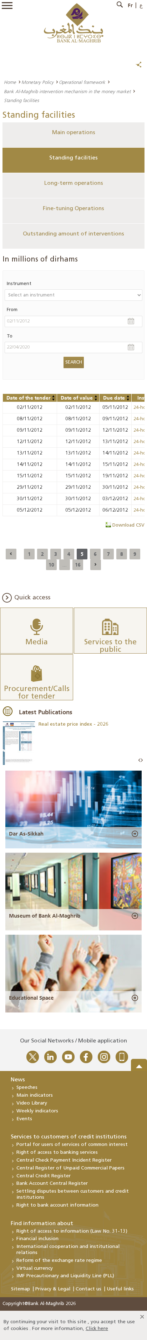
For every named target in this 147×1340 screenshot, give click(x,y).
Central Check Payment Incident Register (64, 1160)
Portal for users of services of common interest (72, 1144)
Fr (130, 5)
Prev (139, 760)
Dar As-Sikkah (26, 834)
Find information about (42, 1224)
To (9, 336)
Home (10, 82)
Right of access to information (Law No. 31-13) (71, 1231)
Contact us (88, 1289)
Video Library (31, 1103)
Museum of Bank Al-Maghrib (44, 916)
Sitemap (20, 1289)
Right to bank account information (57, 1205)
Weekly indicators (37, 1111)
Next (142, 760)
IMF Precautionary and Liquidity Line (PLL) (65, 1276)
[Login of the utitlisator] (53, 396)
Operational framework (82, 82)
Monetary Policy (37, 82)
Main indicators (34, 1095)
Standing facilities (73, 158)
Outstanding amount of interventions (73, 234)
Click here (97, 1328)
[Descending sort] (53, 400)
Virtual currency (34, 1268)
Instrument (19, 283)
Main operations (73, 133)
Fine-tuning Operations (73, 209)
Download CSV (128, 525)
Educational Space (31, 998)
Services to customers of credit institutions (69, 1137)
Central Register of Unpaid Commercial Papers (70, 1168)
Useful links (120, 1289)
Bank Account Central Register (52, 1183)
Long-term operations (73, 183)
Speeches (26, 1087)
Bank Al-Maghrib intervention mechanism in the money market (67, 91)
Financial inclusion (37, 1239)
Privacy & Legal (52, 1289)
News (18, 1080)
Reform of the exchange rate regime (59, 1260)
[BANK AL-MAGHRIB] (73, 22)
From (12, 310)
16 (78, 565)
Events (24, 1119)
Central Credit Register (43, 1176)
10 (51, 565)
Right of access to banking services (57, 1152)
